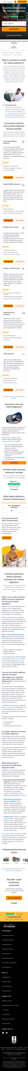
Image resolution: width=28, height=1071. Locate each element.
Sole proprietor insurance (8, 1019)
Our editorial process (7, 986)
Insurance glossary (6, 967)
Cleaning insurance (6, 953)
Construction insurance (7, 949)
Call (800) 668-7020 (14, 917)
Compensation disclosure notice (8, 1047)
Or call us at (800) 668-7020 (14, 35)
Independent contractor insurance (10, 1005)
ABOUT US (5, 972)
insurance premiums (8, 441)
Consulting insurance (7, 944)
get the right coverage (12, 115)
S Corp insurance (6, 1014)
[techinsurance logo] (8, 2)
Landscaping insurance (7, 958)
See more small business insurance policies (14, 397)
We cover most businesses (14, 870)
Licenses (20, 1047)
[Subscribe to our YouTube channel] (7, 1033)
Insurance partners (6, 991)
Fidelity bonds (8, 817)
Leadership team (6, 977)
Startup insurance (6, 1023)
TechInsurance (9, 1052)
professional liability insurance (11, 659)
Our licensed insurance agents (11, 834)
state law (20, 661)
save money (16, 841)
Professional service (7, 55)
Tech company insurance (8, 940)
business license (10, 707)
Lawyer (16, 863)
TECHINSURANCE (6, 931)
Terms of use (9, 1049)
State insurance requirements (9, 962)
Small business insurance (8, 52)
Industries (18, 52)
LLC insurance (5, 1010)
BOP (24, 795)
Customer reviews (6, 981)
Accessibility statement (20, 1049)
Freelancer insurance (7, 1001)
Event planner (6, 863)
